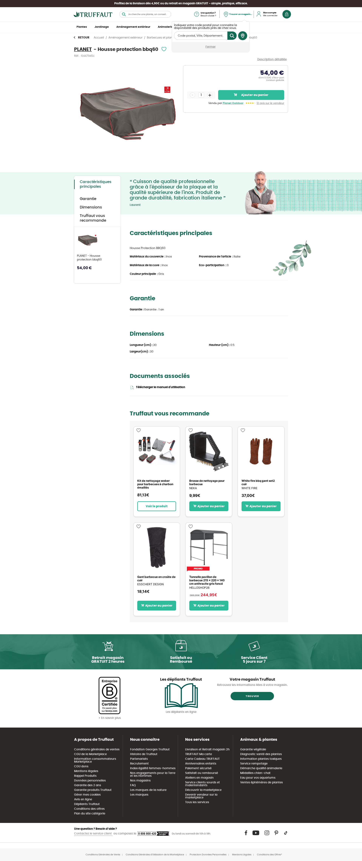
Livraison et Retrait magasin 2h (207, 749)
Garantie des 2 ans (87, 785)
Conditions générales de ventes (97, 749)
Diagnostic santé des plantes (261, 754)
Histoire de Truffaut (143, 754)
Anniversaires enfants (200, 763)
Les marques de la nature (148, 790)
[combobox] (145, 14)
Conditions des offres (89, 808)
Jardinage (101, 27)
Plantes (82, 27)
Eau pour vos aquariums (257, 777)
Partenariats (139, 759)
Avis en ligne (83, 799)
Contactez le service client (93, 833)
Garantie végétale (253, 749)
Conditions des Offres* (269, 854)
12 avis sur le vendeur (270, 103)
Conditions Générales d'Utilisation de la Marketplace (155, 854)
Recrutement (139, 763)
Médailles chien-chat (255, 773)
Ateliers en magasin (199, 777)
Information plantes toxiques (261, 759)
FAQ (133, 785)
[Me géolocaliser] (242, 35)
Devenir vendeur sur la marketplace (201, 796)
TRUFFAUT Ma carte (198, 754)
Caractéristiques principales (95, 184)
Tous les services (197, 802)
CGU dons (81, 766)
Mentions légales (86, 771)
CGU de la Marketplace (90, 754)
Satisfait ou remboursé (201, 773)
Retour (83, 37)
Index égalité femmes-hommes (153, 768)
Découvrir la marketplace (203, 790)
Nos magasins (140, 780)
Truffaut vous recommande (93, 218)
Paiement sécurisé (198, 768)
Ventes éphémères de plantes (261, 782)
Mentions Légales (241, 854)
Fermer (211, 46)
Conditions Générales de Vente (103, 854)
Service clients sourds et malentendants (202, 784)
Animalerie (165, 27)
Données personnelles (90, 780)
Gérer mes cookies (87, 794)
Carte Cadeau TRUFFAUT (202, 759)
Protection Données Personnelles (208, 854)
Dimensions (91, 207)
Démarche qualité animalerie (261, 768)
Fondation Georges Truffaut (150, 749)
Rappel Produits (85, 775)
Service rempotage (254, 763)
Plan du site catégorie (89, 813)
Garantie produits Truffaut (93, 790)
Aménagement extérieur (133, 27)
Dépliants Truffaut (87, 804)
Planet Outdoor (233, 103)
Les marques (139, 794)
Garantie (88, 199)
